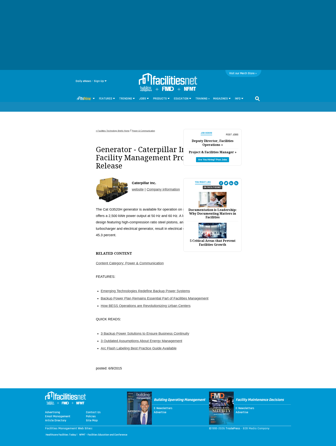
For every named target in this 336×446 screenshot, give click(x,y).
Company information (163, 189)
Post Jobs (232, 134)
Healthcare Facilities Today (61, 434)
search (257, 98)
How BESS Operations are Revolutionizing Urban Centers (146, 306)
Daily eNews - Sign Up (90, 81)
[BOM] (146, 91)
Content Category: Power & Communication (130, 263)
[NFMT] (190, 90)
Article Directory (55, 420)
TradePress (233, 428)
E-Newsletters (163, 408)
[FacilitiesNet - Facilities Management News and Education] (168, 79)
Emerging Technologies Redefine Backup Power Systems (145, 291)
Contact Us (93, 412)
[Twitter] (226, 183)
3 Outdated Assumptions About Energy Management (141, 341)
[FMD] (168, 90)
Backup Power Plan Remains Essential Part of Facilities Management (154, 298)
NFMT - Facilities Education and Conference (103, 434)
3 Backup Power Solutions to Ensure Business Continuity (145, 333)
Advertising (52, 412)
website (138, 189)
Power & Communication (143, 131)
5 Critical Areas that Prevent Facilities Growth (212, 242)
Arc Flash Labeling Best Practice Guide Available (139, 348)
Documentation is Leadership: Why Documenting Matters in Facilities (212, 213)
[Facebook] (221, 183)
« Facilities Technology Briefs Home (113, 131)
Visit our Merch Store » (243, 73)
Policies (91, 416)
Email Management (57, 416)
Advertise (160, 412)
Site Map (92, 420)
